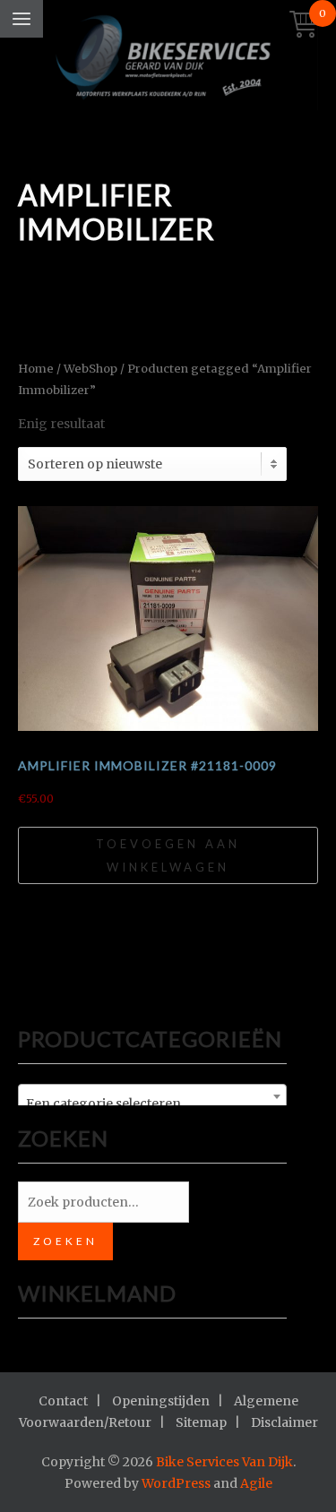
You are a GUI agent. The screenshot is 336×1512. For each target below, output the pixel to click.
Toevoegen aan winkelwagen (168, 855)
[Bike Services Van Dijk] (168, 59)
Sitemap (201, 1422)
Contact (63, 1401)
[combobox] (152, 1096)
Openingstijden (161, 1401)
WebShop (90, 368)
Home (36, 368)
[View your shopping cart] (303, 25)
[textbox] (152, 1103)
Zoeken (65, 1241)
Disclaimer (284, 1422)
